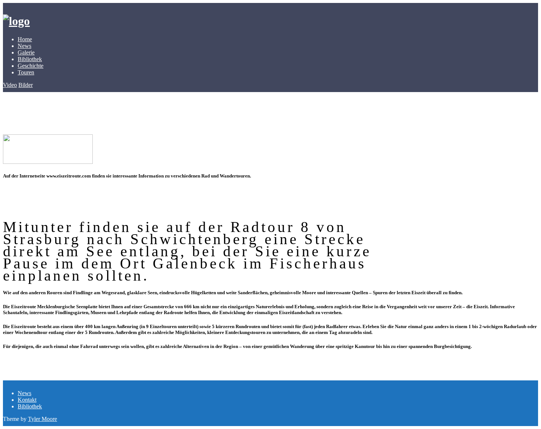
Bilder (25, 85)
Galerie (26, 52)
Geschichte (30, 66)
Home (25, 39)
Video (10, 85)
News (24, 46)
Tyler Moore (42, 419)
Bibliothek (30, 59)
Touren (26, 72)
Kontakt (27, 400)
